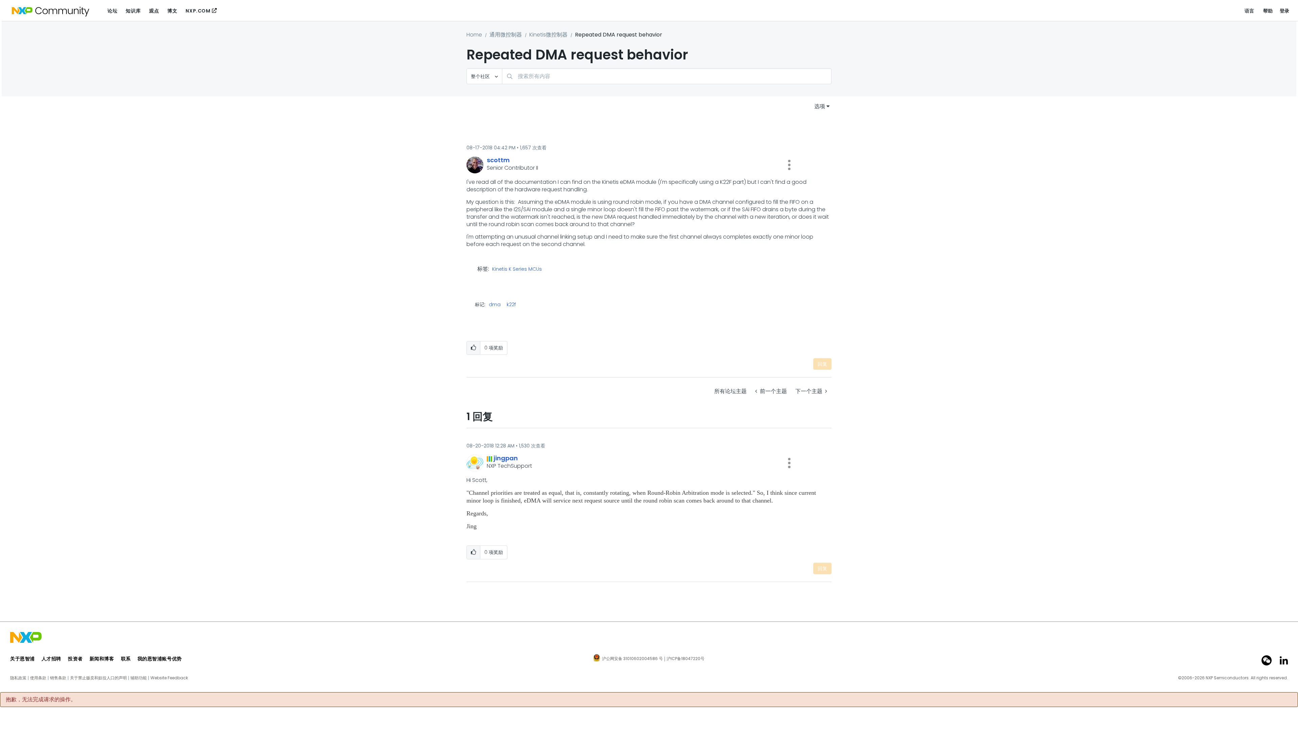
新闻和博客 (102, 658)
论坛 (112, 10)
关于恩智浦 (22, 658)
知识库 (133, 10)
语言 (1249, 10)
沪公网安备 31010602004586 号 (632, 659)
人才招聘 (51, 658)
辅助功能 (138, 678)
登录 (1285, 10)
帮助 (1268, 10)
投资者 (75, 658)
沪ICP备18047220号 (685, 659)
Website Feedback (169, 678)
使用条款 (38, 678)
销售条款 (58, 678)
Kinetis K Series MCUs (517, 269)
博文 (172, 10)
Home (474, 35)
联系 (126, 658)
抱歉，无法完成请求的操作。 (41, 699)
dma (495, 304)
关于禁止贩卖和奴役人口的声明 (98, 678)
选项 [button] (819, 106)
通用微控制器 (505, 35)
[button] (789, 164)
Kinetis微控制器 (548, 35)
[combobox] (667, 76)
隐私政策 (18, 678)
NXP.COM (198, 10)
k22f (511, 304)
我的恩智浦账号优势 (160, 658)
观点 (154, 10)
